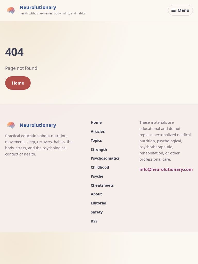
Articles (98, 131)
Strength (99, 149)
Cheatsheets (102, 185)
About (96, 194)
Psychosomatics (105, 158)
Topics (96, 140)
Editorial (98, 203)
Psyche (97, 176)
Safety (97, 212)
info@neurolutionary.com (166, 169)
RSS (94, 221)
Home (18, 83)
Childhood (100, 167)
